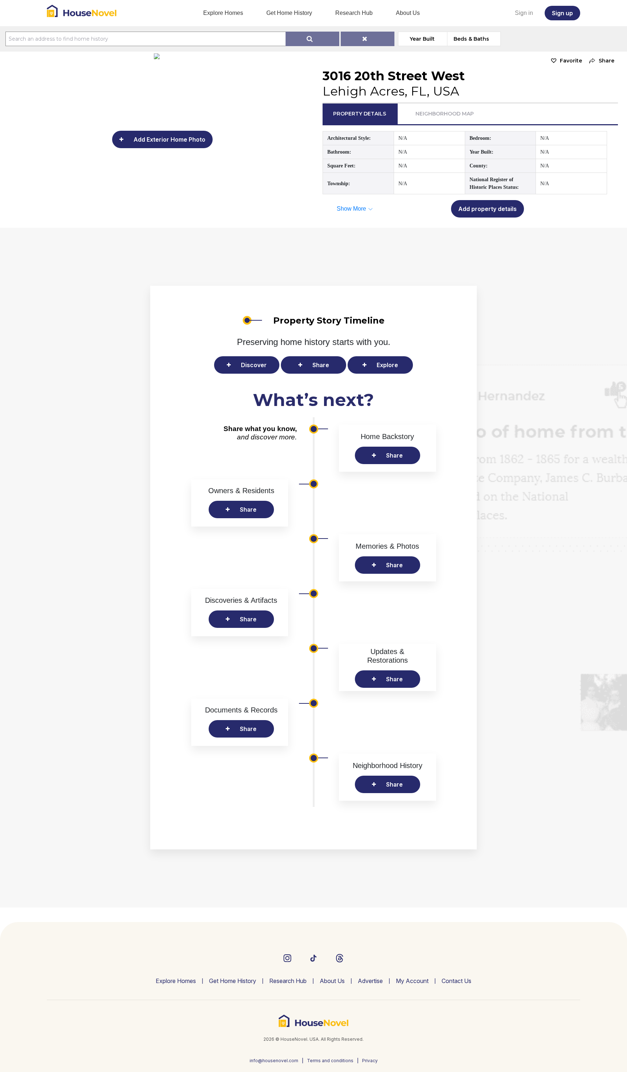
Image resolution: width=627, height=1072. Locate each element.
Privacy (370, 1060)
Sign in (524, 13)
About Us (408, 13)
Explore (387, 365)
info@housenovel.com (274, 1060)
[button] (600, 61)
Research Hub (354, 13)
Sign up (562, 13)
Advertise (370, 980)
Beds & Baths (471, 39)
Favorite (571, 60)
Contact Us (456, 980)
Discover (254, 365)
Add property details (487, 208)
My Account (412, 980)
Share (320, 365)
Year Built (422, 39)
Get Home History (289, 13)
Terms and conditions (330, 1060)
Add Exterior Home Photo (169, 139)
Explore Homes (223, 13)
